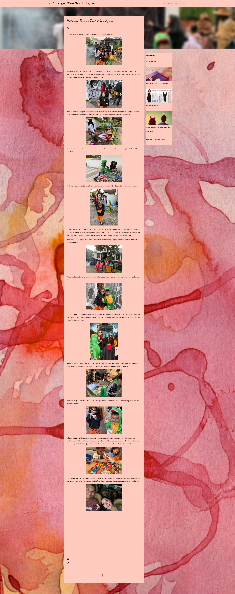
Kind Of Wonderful (152, 105)
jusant (121, 591)
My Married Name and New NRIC (156, 139)
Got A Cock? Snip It (152, 61)
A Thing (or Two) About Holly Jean (74, 3)
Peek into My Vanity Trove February (157, 83)
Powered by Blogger (118, 588)
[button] (68, 28)
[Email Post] (68, 559)
